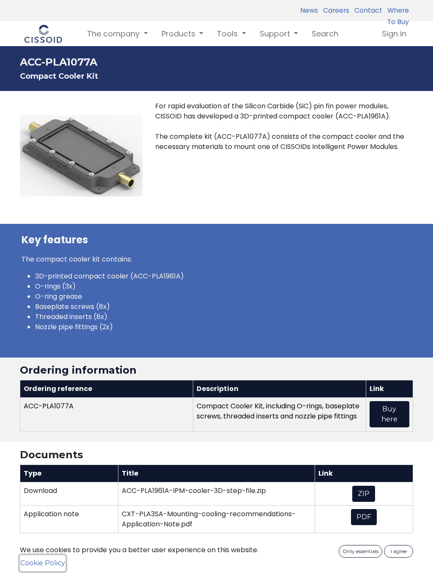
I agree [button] (399, 551)
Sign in (394, 33)
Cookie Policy (42, 563)
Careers (334, 10)
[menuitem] (325, 33)
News (309, 10)
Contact (366, 10)
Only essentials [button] (360, 551)
